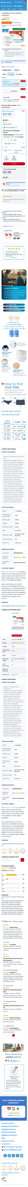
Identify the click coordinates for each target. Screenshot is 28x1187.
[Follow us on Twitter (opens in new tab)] (17, 1155)
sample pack (6, 107)
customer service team (11, 572)
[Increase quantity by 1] (11, 139)
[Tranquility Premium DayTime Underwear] (13, 37)
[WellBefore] (7, 2)
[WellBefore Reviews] (9, 1108)
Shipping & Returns (9, 1129)
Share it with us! (20, 606)
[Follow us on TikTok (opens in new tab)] (13, 1155)
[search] (22, 860)
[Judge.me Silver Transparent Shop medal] (10, 851)
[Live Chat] (19, 2)
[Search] (16, 2)
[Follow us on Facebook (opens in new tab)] (5, 1155)
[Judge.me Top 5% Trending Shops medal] (22, 851)
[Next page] (13, 1035)
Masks (3, 9)
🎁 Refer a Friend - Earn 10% (12, 1147)
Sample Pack (6, 70)
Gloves (14, 9)
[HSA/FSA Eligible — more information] (16, 127)
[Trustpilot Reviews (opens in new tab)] (18, 1108)
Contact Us (6, 1144)
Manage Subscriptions (10, 1126)
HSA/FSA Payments (9, 1132)
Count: (4, 77)
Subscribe (14, 164)
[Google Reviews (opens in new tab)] (13, 1108)
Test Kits (20, 9)
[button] (1, 2)
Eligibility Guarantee (9, 1135)
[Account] (22, 2)
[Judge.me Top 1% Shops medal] (16, 851)
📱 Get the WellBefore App (11, 1150)
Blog (3, 1138)
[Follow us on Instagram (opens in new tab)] (9, 1155)
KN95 (8, 9)
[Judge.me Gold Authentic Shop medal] (4, 851)
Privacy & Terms (8, 1141)
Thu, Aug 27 (20, 137)
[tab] (11, 45)
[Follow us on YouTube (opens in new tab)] (21, 1155)
